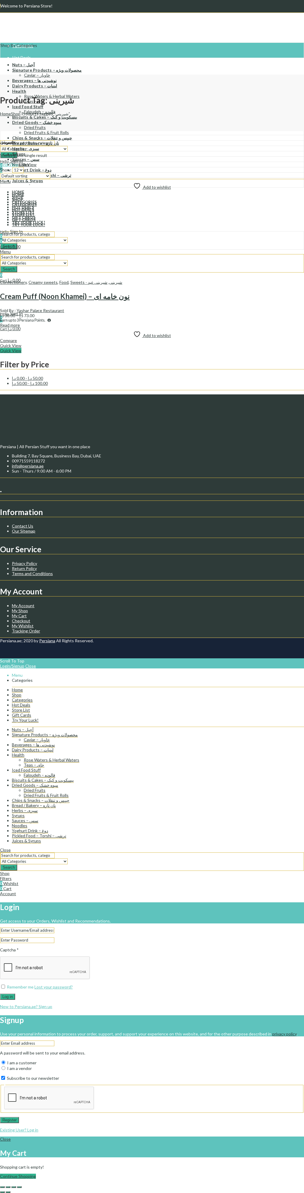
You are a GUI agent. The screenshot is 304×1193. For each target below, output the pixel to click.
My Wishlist (23, 625)
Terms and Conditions (32, 573)
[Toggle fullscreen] (8, 1187)
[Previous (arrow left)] (2, 1192)
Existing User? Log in (19, 1129)
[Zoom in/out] (2, 1187)
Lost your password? (53, 986)
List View (28, 164)
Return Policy (24, 568)
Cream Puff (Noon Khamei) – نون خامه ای (65, 296)
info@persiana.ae (28, 465)
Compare (8, 340)
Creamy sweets (43, 282)
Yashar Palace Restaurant (40, 310)
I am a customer (21, 1062)
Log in (7, 996)
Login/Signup (12, 665)
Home (5, 113)
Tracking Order (26, 630)
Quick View (10, 345)
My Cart (19, 615)
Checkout (21, 620)
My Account (23, 605)
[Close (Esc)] (19, 1187)
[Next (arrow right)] (8, 1192)
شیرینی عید (97, 282)
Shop (15, 113)
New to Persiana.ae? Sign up (26, 1006)
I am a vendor (19, 1068)
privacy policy (284, 1033)
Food (64, 282)
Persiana (47, 640)
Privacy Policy (24, 563)
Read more (10, 325)
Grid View (9, 164)
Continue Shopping (18, 1176)
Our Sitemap (23, 530)
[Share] (13, 1187)
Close (30, 665)
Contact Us (22, 525)
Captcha (9, 949)
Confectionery (13, 282)
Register (9, 1120)
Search (9, 867)
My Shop (20, 610)
